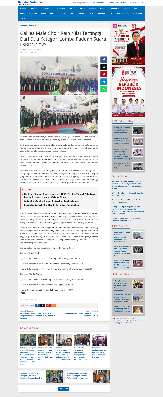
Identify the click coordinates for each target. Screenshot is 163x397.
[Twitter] (42, 305)
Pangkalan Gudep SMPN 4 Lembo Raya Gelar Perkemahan (51, 205)
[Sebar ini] (104, 59)
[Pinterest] (48, 305)
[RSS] (53, 305)
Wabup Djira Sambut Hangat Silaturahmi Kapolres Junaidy (51, 201)
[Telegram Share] (104, 81)
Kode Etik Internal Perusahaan (133, 321)
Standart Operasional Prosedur (122, 323)
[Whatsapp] (104, 89)
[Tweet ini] (104, 67)
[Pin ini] (104, 74)
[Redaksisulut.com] (33, 3)
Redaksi (133, 319)
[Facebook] (37, 305)
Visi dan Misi (116, 321)
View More (64, 389)
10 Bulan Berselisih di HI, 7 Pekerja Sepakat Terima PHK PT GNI (81, 313)
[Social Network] (142, 3)
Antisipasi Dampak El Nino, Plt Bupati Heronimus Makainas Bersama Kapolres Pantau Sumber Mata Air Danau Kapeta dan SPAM (31, 378)
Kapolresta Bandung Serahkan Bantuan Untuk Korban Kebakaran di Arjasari (99, 352)
